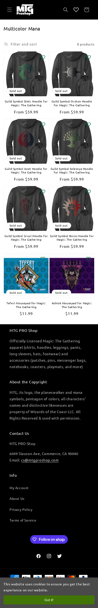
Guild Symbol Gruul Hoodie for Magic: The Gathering (26, 238)
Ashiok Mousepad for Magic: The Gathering (72, 305)
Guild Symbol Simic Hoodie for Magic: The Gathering (26, 103)
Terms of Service (23, 520)
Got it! (49, 600)
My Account (19, 488)
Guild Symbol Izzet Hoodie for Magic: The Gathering (26, 170)
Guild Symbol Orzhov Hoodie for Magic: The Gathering (72, 103)
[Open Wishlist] (76, 10)
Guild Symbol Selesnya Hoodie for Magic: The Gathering (72, 170)
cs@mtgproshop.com (40, 460)
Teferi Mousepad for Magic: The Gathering (26, 305)
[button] (9, 10)
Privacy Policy (21, 509)
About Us (17, 498)
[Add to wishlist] (43, 57)
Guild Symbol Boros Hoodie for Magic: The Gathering (72, 238)
